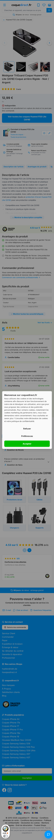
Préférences (27, 436)
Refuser (27, 428)
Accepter (27, 443)
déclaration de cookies (38, 418)
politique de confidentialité (22, 421)
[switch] (5, 836)
